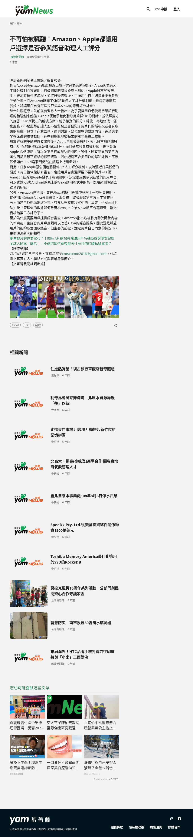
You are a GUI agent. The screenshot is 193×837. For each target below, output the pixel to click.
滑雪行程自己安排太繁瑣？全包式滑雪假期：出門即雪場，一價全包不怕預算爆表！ (100, 765)
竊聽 (38, 325)
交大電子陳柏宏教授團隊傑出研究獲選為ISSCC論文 (63, 725)
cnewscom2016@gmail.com (84, 253)
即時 (19, 23)
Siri (27, 325)
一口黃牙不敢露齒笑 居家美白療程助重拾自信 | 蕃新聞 (64, 765)
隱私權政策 (136, 827)
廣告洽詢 (156, 827)
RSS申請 (161, 9)
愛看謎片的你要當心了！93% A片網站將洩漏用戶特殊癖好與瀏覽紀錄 (62, 238)
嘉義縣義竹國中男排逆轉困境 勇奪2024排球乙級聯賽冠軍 (26, 725)
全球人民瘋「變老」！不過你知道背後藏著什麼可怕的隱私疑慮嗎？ (61, 243)
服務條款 (117, 827)
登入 (176, 9)
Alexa (15, 325)
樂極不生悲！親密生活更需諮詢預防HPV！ (26, 765)
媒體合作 (174, 827)
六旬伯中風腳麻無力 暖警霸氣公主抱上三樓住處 (100, 725)
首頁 (12, 23)
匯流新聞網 (17, 57)
